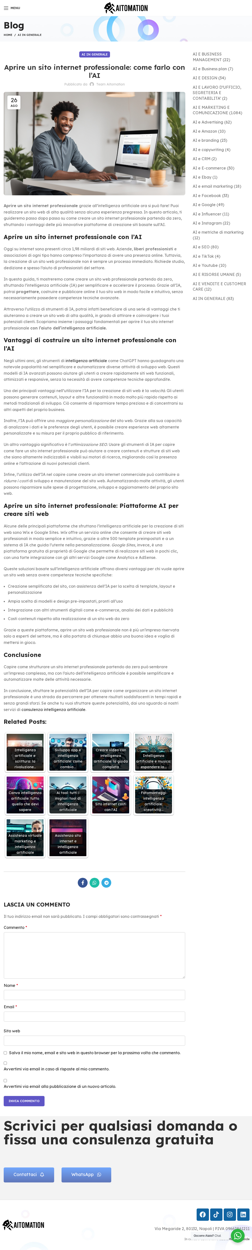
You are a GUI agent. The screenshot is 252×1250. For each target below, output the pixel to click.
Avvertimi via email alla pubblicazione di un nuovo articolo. (60, 1086)
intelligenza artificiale (86, 360)
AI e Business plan (210, 68)
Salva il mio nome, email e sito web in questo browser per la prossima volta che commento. (94, 1052)
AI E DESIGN (205, 77)
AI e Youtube (205, 265)
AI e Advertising (208, 122)
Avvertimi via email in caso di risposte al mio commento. (56, 1068)
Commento (15, 927)
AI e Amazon (205, 131)
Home (8, 35)
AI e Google (204, 204)
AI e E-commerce (209, 168)
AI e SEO (201, 246)
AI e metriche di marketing (218, 232)
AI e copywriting (208, 149)
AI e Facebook (207, 195)
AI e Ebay (202, 177)
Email (10, 1006)
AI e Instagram (207, 223)
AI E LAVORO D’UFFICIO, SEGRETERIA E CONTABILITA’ (217, 93)
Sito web (12, 1030)
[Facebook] (203, 1214)
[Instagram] (230, 1214)
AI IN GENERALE (30, 35)
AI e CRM (201, 158)
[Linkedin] (243, 1214)
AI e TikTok (203, 256)
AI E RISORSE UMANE (214, 274)
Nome (11, 985)
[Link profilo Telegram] (106, 883)
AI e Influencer (207, 214)
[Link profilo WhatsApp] (94, 883)
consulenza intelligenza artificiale (53, 709)
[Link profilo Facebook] (83, 883)
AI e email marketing (213, 186)
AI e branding (206, 140)
